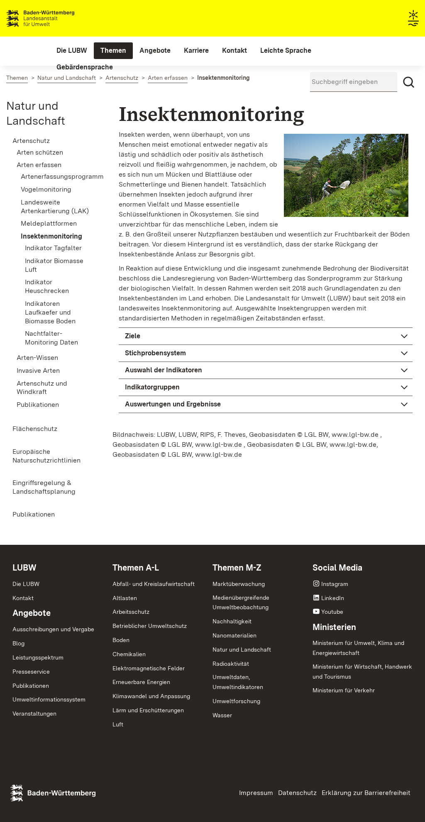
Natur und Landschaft (241, 649)
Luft (117, 724)
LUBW (24, 568)
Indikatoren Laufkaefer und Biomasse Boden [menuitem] (50, 312)
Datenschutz (297, 793)
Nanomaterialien (234, 635)
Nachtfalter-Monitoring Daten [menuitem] (51, 338)
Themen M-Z (236, 568)
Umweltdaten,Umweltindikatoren (237, 682)
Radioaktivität (230, 663)
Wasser (222, 715)
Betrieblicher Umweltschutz (149, 626)
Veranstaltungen (34, 713)
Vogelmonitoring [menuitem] (46, 189)
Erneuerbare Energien (141, 682)
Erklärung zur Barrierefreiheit (366, 793)
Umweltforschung (236, 701)
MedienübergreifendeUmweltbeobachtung (240, 602)
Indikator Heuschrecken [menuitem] (47, 286)
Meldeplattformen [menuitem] (49, 223)
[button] (266, 336)
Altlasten (124, 598)
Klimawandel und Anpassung (151, 696)
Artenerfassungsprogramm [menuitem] (57, 176)
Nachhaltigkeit (232, 621)
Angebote (31, 613)
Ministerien (334, 627)
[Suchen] (409, 82)
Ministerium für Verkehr (344, 690)
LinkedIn (332, 598)
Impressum (256, 793)
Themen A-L (135, 568)
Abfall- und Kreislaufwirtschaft (153, 584)
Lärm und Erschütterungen (148, 710)
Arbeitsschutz (130, 611)
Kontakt (23, 598)
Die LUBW (25, 584)
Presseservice (31, 671)
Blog (18, 643)
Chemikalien (129, 654)
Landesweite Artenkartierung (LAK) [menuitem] (55, 206)
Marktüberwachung (238, 584)
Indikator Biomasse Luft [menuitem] (54, 265)
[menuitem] (72, 50)
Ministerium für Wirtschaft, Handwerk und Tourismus (362, 671)
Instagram (334, 584)
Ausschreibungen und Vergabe (53, 629)
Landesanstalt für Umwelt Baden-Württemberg (55, 18)
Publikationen (30, 685)
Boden (120, 640)
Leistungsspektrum (38, 657)
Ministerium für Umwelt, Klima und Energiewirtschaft (358, 648)
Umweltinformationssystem (48, 699)
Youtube (332, 611)
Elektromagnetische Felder (148, 668)
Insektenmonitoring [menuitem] (51, 236)
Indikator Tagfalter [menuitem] (53, 248)
